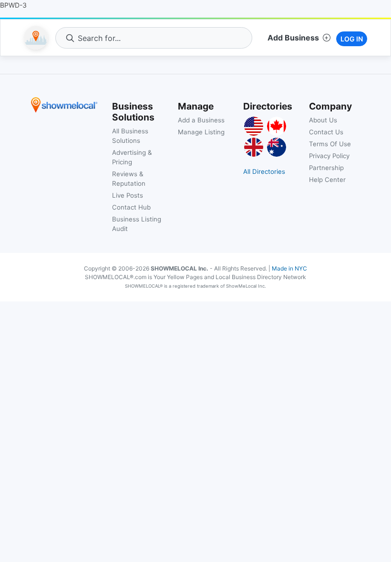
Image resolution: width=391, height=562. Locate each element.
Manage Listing (201, 132)
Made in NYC (289, 268)
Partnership (326, 167)
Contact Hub (131, 207)
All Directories (264, 171)
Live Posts (127, 195)
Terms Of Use (330, 144)
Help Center (327, 179)
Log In (351, 39)
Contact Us (326, 132)
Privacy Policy (329, 156)
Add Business (293, 37)
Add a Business (201, 120)
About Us (323, 120)
